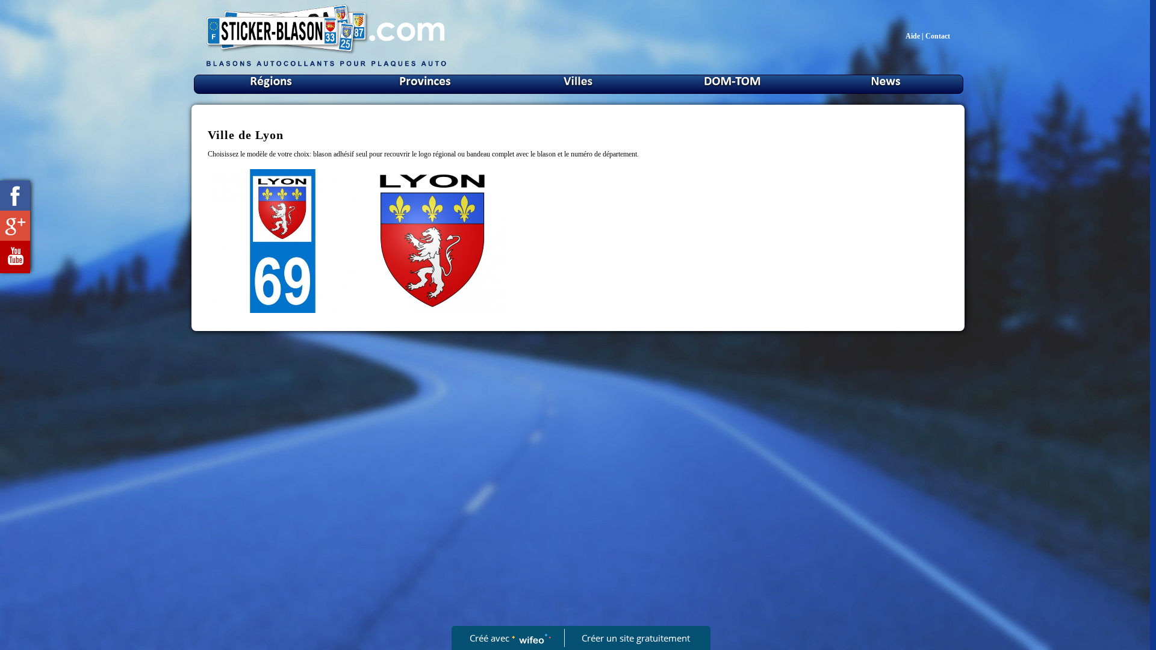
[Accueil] (326, 65)
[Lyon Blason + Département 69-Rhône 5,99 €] (283, 241)
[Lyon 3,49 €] (433, 241)
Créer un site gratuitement (636, 638)
